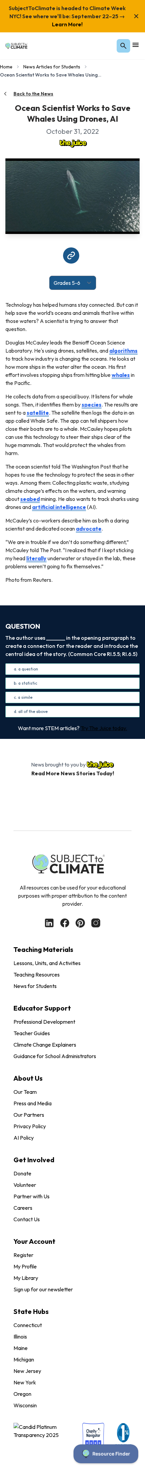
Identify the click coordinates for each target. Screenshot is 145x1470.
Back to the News (33, 94)
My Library (25, 1277)
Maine (20, 1348)
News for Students (35, 986)
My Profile (25, 1266)
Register (23, 1255)
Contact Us (26, 1219)
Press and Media (32, 1103)
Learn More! (67, 24)
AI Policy (23, 1137)
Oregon (22, 1393)
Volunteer (24, 1184)
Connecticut (27, 1325)
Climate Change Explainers (44, 1044)
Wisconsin (25, 1405)
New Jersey (27, 1371)
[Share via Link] (71, 255)
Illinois (20, 1336)
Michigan (23, 1359)
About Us (27, 1078)
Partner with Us (31, 1196)
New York (24, 1382)
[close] (136, 16)
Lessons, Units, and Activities (47, 963)
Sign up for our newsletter (43, 1289)
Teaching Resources (36, 974)
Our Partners (28, 1114)
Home (6, 67)
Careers (22, 1207)
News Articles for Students (51, 67)
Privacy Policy (29, 1126)
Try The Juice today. (104, 728)
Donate (22, 1173)
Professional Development (44, 1021)
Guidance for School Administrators (54, 1056)
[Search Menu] (123, 46)
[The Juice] (72, 143)
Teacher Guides (31, 1033)
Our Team (25, 1091)
